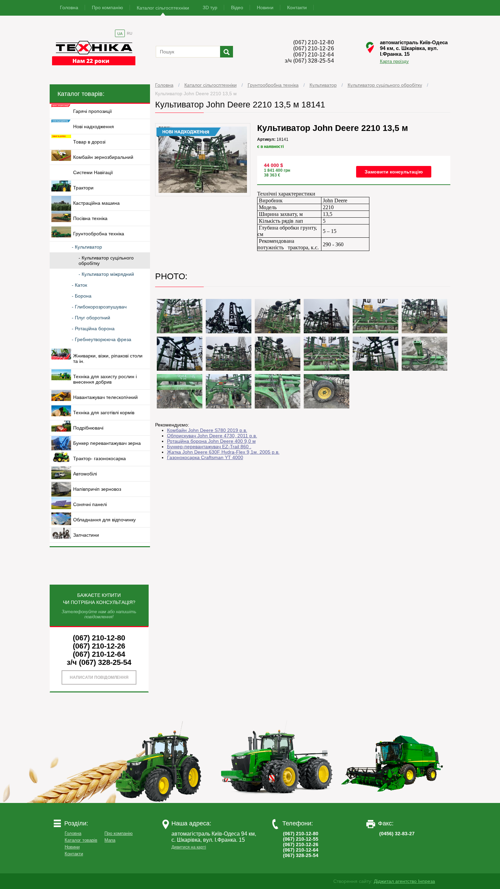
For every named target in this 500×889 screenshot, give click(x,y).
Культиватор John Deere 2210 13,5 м (196, 93)
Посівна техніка (90, 218)
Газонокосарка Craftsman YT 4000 (205, 457)
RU (129, 33)
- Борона (81, 296)
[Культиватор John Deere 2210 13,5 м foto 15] (228, 391)
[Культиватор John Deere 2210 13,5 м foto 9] (228, 354)
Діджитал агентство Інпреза (404, 881)
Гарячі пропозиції (92, 111)
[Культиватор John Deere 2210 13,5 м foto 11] (326, 354)
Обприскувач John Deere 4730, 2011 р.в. (212, 435)
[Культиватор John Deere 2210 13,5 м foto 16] (277, 391)
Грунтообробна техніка (273, 85)
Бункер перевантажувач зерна (107, 443)
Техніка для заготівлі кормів (103, 412)
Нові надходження (93, 126)
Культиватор (323, 85)
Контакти (297, 7)
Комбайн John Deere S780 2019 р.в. (207, 430)
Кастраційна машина (96, 203)
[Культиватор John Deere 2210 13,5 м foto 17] (326, 391)
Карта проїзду (394, 61)
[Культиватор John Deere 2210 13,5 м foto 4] (277, 316)
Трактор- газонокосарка (99, 458)
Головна (69, 7)
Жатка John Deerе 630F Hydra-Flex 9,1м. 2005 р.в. (223, 452)
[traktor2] (277, 801)
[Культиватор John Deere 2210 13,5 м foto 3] (228, 316)
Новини (265, 7)
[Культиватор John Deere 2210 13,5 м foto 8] (179, 354)
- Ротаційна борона (93, 328)
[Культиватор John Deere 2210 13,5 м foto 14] (179, 391)
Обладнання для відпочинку (104, 519)
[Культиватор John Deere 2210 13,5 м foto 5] (326, 316)
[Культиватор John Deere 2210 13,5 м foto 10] (277, 354)
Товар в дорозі (89, 142)
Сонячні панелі (90, 504)
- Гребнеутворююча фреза (101, 339)
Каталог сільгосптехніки (163, 8)
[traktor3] (392, 801)
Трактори (83, 187)
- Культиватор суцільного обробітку (106, 260)
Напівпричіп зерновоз (97, 489)
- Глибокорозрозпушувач (99, 306)
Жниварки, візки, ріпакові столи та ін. (108, 358)
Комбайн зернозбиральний (103, 157)
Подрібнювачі (88, 428)
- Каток (79, 285)
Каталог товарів (81, 840)
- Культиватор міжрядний (106, 274)
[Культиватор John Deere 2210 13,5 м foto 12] (375, 354)
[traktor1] (161, 801)
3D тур (210, 7)
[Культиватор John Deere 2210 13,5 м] (203, 194)
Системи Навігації (93, 172)
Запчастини (86, 535)
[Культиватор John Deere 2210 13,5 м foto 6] (375, 316)
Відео (237, 7)
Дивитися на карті (188, 847)
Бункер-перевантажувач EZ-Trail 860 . (209, 446)
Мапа (109, 840)
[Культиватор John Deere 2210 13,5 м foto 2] (179, 316)
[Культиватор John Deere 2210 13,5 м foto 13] (424, 354)
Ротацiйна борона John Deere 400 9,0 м (211, 441)
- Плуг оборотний (91, 317)
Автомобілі (85, 473)
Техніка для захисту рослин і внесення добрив (105, 379)
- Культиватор (87, 247)
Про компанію (107, 7)
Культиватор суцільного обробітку (385, 85)
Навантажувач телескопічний (105, 397)
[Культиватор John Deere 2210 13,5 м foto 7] (424, 316)
